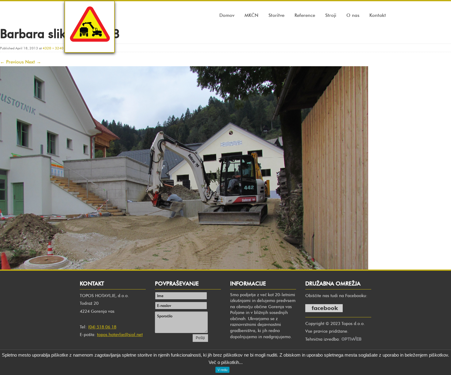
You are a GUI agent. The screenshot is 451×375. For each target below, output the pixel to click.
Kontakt (377, 15)
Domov (226, 15)
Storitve (276, 15)
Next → (33, 62)
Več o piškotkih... (226, 362)
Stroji (330, 15)
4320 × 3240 (53, 48)
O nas (352, 15)
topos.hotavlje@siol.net (120, 334)
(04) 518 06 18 (102, 327)
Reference (305, 15)
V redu (222, 370)
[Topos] (89, 47)
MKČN (251, 15)
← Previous (12, 62)
